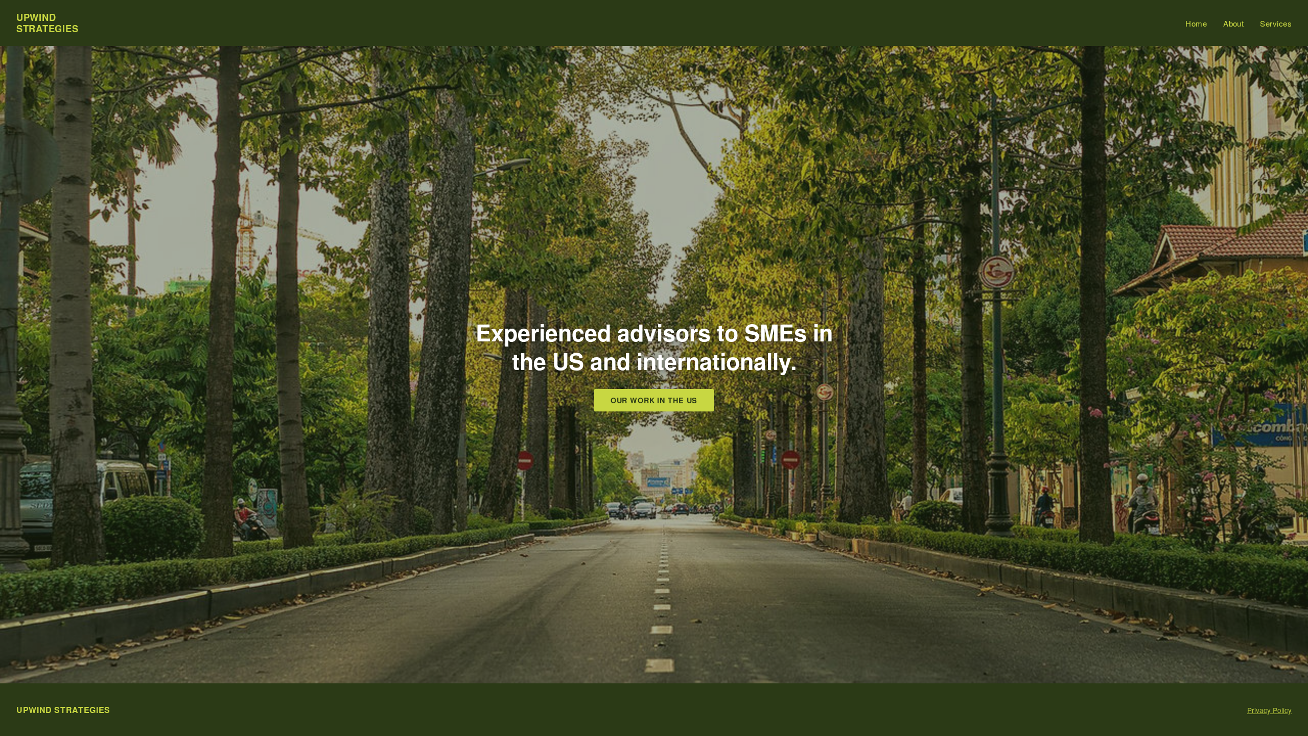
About (1233, 23)
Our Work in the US (654, 400)
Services (1276, 23)
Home (1196, 23)
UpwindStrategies (47, 23)
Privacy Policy (1269, 710)
